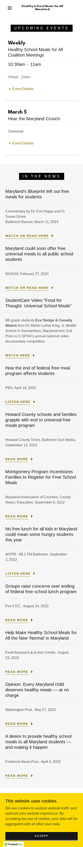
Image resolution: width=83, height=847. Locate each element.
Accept (41, 836)
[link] (42, 8)
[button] (9, 8)
